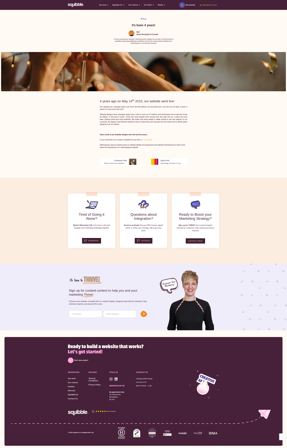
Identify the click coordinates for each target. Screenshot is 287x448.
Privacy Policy (95, 385)
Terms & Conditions (93, 379)
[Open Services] (108, 5)
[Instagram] (111, 379)
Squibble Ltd (76, 432)
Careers (71, 386)
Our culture (73, 382)
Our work (72, 378)
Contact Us (73, 399)
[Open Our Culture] (139, 5)
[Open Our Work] (153, 5)
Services (71, 390)
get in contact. (146, 140)
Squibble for (73, 395)
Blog (144, 19)
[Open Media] (164, 5)
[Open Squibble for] (124, 5)
